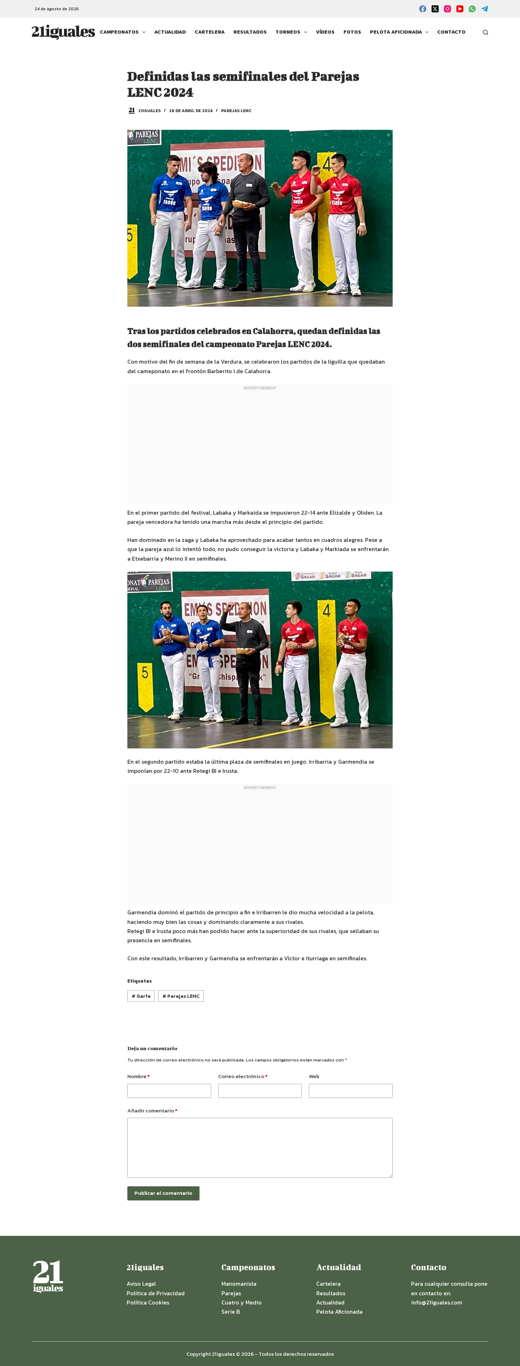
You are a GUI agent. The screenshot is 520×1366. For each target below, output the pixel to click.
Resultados (250, 32)
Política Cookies (148, 1302)
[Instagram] (447, 8)
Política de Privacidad (156, 1293)
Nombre (138, 1076)
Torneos (288, 32)
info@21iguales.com (436, 1302)
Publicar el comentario (163, 1193)
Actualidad (170, 32)
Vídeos (325, 32)
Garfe (141, 996)
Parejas (231, 1293)
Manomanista (238, 1283)
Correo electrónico (242, 1076)
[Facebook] (422, 8)
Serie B (230, 1311)
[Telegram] (484, 8)
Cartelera (210, 32)
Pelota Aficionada (396, 32)
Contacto (451, 32)
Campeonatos (119, 32)
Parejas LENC (236, 111)
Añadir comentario (152, 1110)
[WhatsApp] (472, 8)
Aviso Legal (141, 1283)
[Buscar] (485, 32)
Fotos (352, 32)
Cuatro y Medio (241, 1302)
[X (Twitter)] (435, 8)
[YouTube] (459, 8)
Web (314, 1076)
